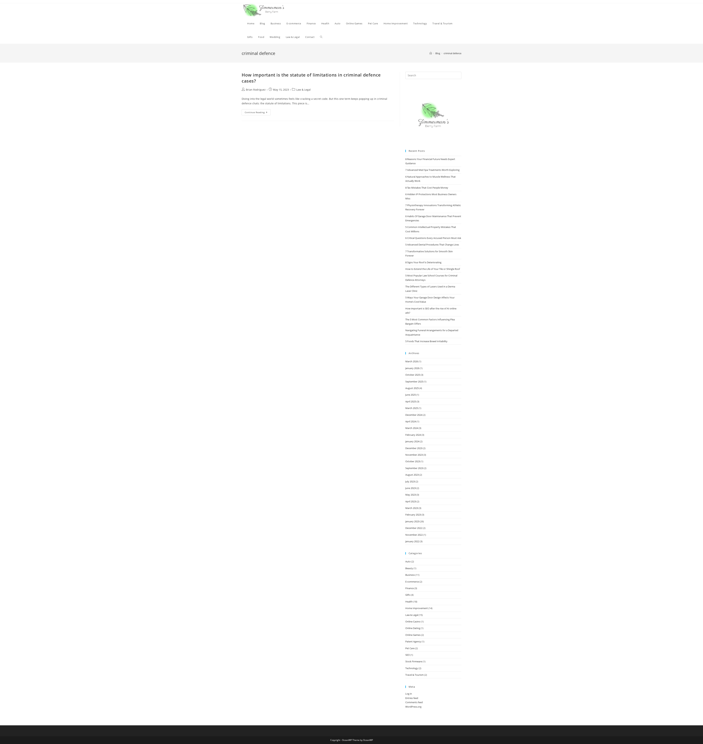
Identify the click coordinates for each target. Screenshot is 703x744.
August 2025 (412, 388)
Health (409, 601)
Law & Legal (303, 89)
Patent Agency (413, 641)
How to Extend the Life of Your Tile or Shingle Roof (432, 269)
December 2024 (413, 414)
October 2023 (412, 461)
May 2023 (410, 494)
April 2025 (410, 401)
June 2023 (410, 488)
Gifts (407, 594)
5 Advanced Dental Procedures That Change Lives (432, 244)
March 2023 (411, 508)
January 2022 (412, 541)
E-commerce (412, 581)
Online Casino (412, 621)
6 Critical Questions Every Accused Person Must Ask (433, 238)
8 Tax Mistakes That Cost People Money (426, 187)
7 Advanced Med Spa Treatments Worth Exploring (432, 170)
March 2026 (411, 361)
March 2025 (411, 408)
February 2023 (413, 514)
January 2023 (412, 521)
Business (410, 574)
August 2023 (412, 474)
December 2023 (413, 448)
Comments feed (414, 702)
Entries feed (411, 698)
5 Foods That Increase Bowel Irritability (426, 341)
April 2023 (410, 501)
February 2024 (413, 434)
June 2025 (410, 394)
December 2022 (413, 528)
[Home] (430, 53)
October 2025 (412, 374)
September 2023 (414, 468)
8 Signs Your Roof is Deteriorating (423, 262)
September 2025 (414, 381)
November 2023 (414, 454)
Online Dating (412, 628)
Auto (408, 561)
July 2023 (410, 481)
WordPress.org (413, 706)
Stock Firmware (413, 661)
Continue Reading (258, 113)
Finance (409, 588)
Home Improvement (416, 608)
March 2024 (411, 428)
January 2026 (412, 368)
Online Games (413, 635)
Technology (411, 668)
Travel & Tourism (414, 674)
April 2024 (410, 421)
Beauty (409, 568)
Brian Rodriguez (256, 89)
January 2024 (412, 441)
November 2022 (414, 534)
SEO (407, 654)
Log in (408, 693)
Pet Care (409, 648)
